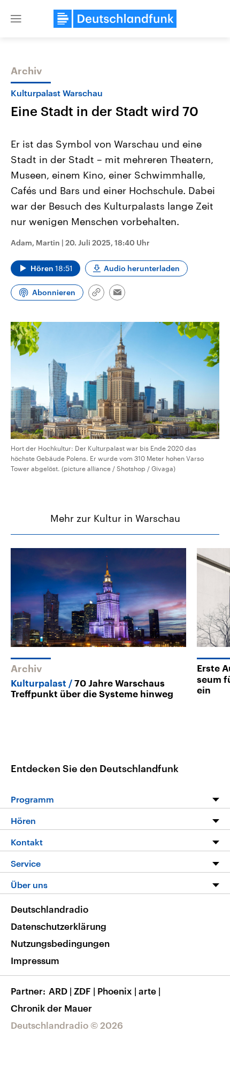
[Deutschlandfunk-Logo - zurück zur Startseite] (115, 19)
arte (149, 990)
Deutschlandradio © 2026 (67, 1025)
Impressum (35, 960)
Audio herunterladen (142, 268)
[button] (16, 18)
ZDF (84, 990)
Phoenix (116, 990)
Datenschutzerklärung (58, 926)
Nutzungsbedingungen (60, 943)
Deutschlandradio (49, 909)
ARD (60, 990)
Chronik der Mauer (51, 1008)
